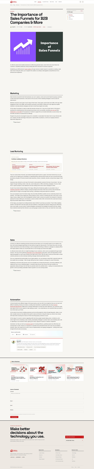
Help (56, 1)
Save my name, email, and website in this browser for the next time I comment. (23, 414)
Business (12, 11)
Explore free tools (70, 440)
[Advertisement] (36, 82)
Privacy (72, 467)
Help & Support (41, 459)
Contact (60, 1)
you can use (53, 110)
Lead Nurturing (71, 16)
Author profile (19, 349)
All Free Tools (58, 452)
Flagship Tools (45, 1)
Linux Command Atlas (59, 461)
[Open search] (80, 2)
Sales (70, 17)
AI (72, 459)
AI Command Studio (59, 459)
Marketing (70, 14)
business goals (29, 324)
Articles (39, 1)
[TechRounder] (13, 2)
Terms (75, 467)
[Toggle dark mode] (83, 2)
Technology (74, 452)
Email (11, 405)
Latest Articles (41, 452)
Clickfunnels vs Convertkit (16, 111)
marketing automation (15, 189)
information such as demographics (34, 252)
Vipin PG (13, 26)
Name (11, 400)
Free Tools (52, 1)
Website (25, 349)
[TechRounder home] (14, 450)
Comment (12, 391)
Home (35, 1)
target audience (28, 69)
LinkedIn (30, 349)
